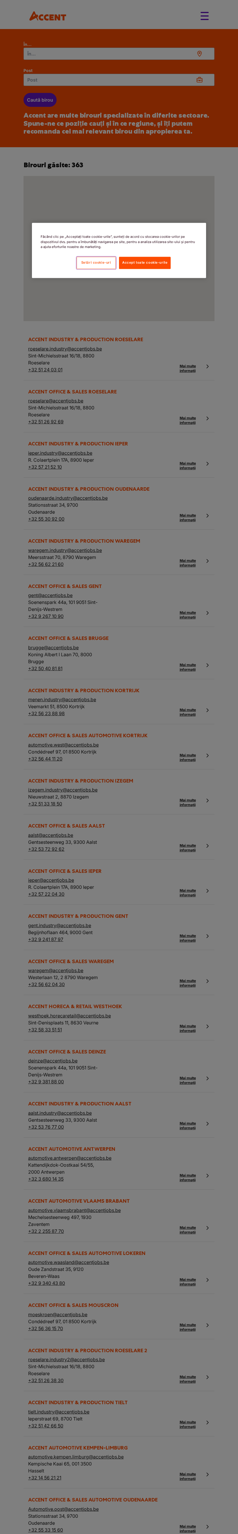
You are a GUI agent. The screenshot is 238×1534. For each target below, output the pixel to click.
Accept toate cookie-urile (144, 262)
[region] (119, 250)
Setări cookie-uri (96, 262)
